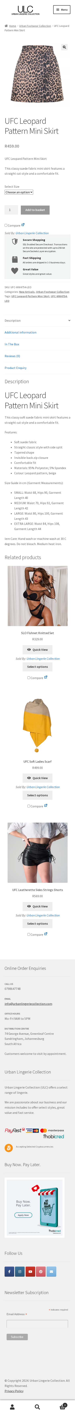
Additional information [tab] (20, 332)
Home (12, 26)
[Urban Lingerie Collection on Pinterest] (41, 1272)
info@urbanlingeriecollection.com (28, 1004)
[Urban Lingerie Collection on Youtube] (30, 1272)
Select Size (12, 186)
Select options (37, 667)
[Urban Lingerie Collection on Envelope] (51, 1272)
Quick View (40, 650)
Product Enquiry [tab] (15, 368)
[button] (64, 47)
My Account (12, 1407)
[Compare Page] (23, 225)
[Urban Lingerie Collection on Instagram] (20, 1272)
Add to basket (35, 210)
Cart (58, 1404)
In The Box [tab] (12, 344)
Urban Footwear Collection (35, 26)
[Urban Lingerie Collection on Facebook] (9, 1272)
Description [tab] (13, 320)
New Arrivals (27, 292)
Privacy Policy (14, 1391)
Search (37, 1407)
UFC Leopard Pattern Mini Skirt (30, 296)
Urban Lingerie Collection (32, 233)
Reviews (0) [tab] (12, 356)
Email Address (17, 1314)
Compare (13, 225)
